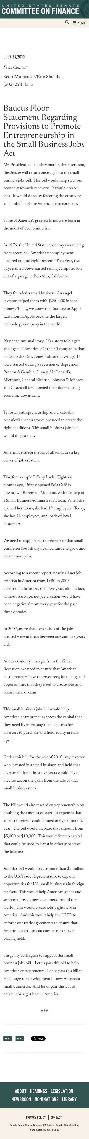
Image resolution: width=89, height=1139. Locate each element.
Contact (56, 1117)
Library (69, 1099)
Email (20, 1038)
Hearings (38, 1091)
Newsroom (21, 1099)
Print (8, 1038)
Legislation (62, 1091)
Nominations (47, 1099)
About (21, 1091)
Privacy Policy (36, 1117)
